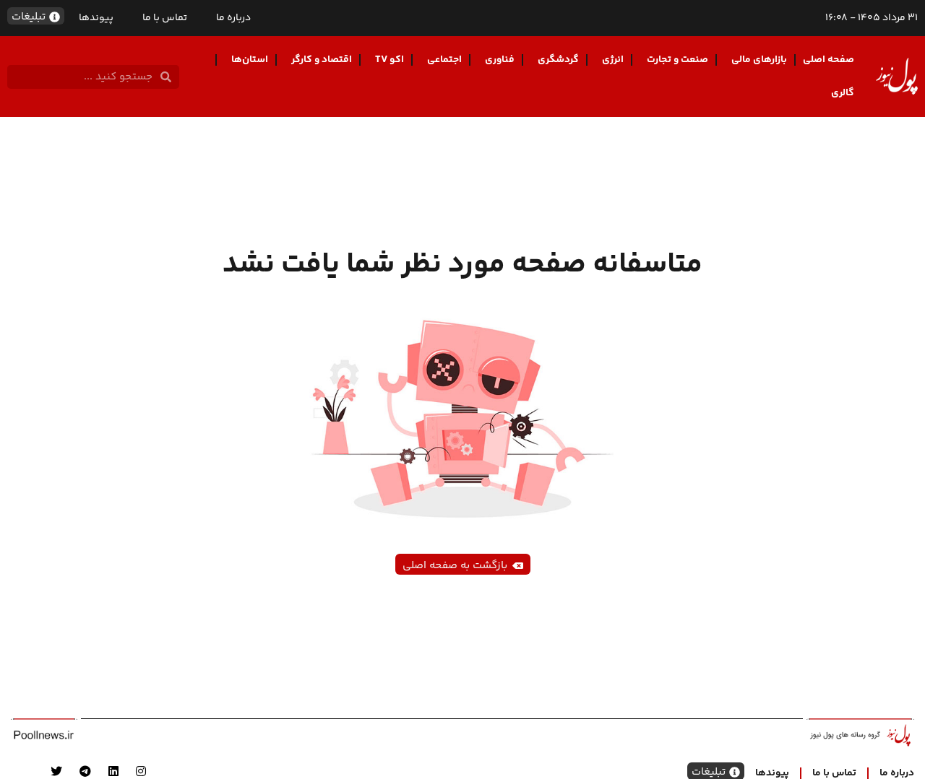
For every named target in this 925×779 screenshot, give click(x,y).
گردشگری (558, 60)
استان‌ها (249, 60)
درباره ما (233, 18)
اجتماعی (444, 60)
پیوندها (96, 18)
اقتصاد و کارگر (321, 60)
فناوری (500, 60)
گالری (842, 93)
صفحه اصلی (828, 60)
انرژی (613, 60)
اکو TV (389, 60)
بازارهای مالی (759, 60)
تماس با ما (164, 18)
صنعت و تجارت (677, 60)
